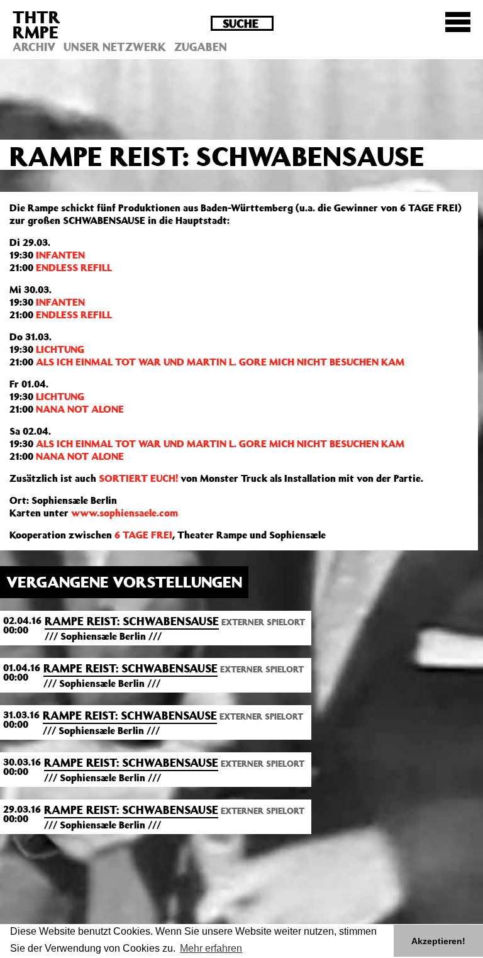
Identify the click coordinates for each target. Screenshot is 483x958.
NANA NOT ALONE (80, 409)
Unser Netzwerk (115, 46)
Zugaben (200, 46)
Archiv (34, 46)
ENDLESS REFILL (74, 267)
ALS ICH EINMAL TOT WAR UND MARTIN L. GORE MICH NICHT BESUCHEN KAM (220, 361)
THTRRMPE (36, 24)
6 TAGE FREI (143, 534)
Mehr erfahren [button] (211, 948)
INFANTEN (60, 254)
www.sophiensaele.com (124, 512)
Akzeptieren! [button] (438, 941)
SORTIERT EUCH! (138, 478)
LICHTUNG (60, 349)
